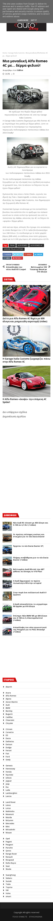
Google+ (29, 254)
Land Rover (11, 802)
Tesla (8, 884)
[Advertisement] (22, 488)
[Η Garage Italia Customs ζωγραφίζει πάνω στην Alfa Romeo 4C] (26, 341)
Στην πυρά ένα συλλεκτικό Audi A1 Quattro (30, 594)
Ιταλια (12, 245)
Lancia (8, 796)
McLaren (9, 820)
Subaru (9, 878)
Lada (8, 790)
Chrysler (9, 723)
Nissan (9, 832)
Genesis (9, 765)
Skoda (8, 869)
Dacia (8, 738)
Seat (8, 866)
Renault (9, 857)
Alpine (8, 699)
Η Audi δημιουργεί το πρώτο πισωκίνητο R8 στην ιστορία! (27, 582)
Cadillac (9, 717)
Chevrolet (10, 720)
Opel (8, 838)
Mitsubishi (10, 829)
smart (8, 896)
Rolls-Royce (11, 863)
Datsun (9, 744)
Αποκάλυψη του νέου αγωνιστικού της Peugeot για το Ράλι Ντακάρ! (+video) (30, 629)
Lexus (8, 805)
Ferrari (9, 750)
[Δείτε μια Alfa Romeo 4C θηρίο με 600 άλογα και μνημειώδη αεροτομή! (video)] (26, 300)
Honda (9, 772)
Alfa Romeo (22, 245)
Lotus (8, 808)
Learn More (22, 20)
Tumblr (7, 258)
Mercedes (10, 823)
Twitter (19, 254)
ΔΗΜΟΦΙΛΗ (10, 515)
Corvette (10, 732)
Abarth (9, 687)
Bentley (9, 711)
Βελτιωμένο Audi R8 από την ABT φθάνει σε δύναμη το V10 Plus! (29, 570)
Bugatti (9, 714)
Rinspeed (10, 860)
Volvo (8, 893)
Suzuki (9, 881)
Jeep (8, 784)
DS (7, 735)
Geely (8, 759)
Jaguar (9, 781)
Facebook (8, 254)
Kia (7, 787)
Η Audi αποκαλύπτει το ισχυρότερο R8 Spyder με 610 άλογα (30, 605)
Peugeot (9, 844)
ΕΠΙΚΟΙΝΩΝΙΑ (35, 916)
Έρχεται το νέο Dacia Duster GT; (28, 546)
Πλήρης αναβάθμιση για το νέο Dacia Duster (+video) (30, 559)
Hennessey (10, 768)
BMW (8, 708)
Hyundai (9, 775)
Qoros (8, 850)
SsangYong (11, 875)
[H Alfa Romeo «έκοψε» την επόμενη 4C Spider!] (26, 381)
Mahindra (10, 811)
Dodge (8, 747)
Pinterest (18, 258)
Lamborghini (11, 793)
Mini (8, 826)
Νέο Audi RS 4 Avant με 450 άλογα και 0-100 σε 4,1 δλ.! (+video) (30, 524)
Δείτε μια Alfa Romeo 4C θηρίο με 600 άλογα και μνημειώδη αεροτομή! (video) (25, 320)
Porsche (9, 847)
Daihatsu (10, 741)
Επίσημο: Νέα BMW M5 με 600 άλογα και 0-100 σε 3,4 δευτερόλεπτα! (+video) (30, 618)
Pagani (9, 841)
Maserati (10, 814)
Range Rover (11, 854)
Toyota (9, 887)
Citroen (9, 729)
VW (7, 890)
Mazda (9, 817)
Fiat (7, 753)
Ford (8, 756)
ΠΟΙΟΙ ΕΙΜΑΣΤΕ (19, 916)
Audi (8, 705)
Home (5, 53)
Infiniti (9, 778)
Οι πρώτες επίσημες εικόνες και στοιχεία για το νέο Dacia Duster (29, 535)
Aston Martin (12, 702)
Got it (34, 20)
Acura (8, 692)
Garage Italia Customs (16, 53)
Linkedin (39, 254)
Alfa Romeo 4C (36, 245)
